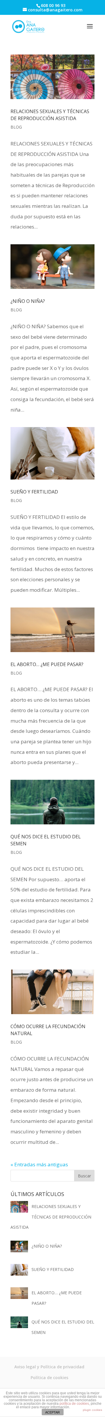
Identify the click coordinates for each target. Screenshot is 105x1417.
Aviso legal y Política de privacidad (49, 1366)
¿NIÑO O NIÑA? (27, 301)
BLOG (16, 127)
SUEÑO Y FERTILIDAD (34, 492)
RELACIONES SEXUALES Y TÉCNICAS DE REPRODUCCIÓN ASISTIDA (50, 1217)
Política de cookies (49, 1377)
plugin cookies (92, 1409)
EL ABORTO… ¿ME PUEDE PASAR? (46, 664)
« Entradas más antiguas (39, 1164)
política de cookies (74, 1404)
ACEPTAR (52, 1412)
